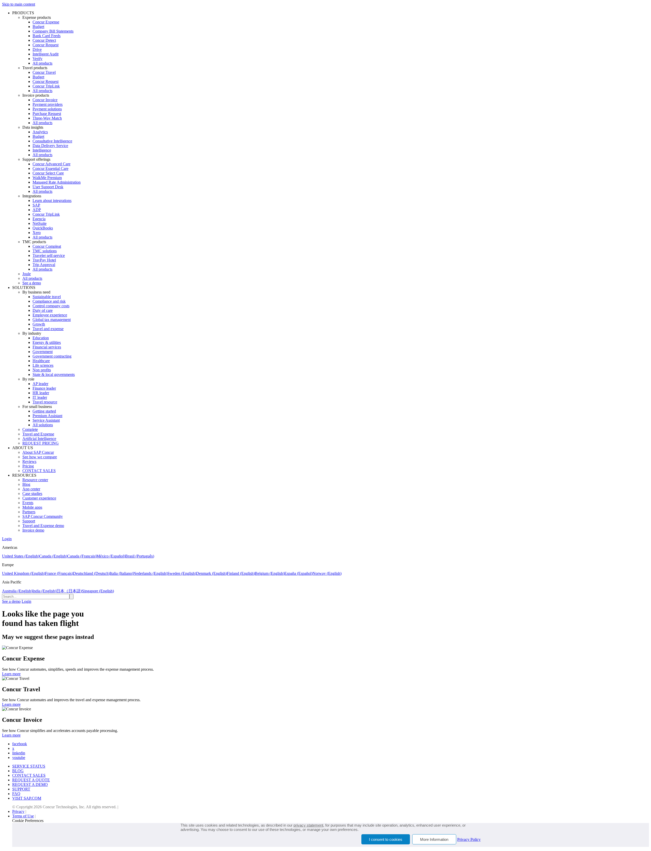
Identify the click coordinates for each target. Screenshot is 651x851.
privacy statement (308, 825)
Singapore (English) (98, 591)
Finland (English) (241, 573)
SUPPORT (21, 789)
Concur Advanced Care (51, 164)
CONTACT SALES (39, 470)
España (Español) (298, 573)
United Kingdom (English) (23, 573)
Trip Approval (44, 264)
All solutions (43, 425)
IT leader (40, 397)
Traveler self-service (49, 255)
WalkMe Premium (47, 177)
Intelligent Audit (45, 54)
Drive (37, 49)
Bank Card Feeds (47, 36)
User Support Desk (48, 187)
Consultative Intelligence (52, 141)
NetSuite (40, 223)
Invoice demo (33, 530)
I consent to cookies (385, 839)
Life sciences (43, 365)
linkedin (18, 753)
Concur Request (45, 45)
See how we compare (39, 457)
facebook (19, 744)
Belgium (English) (269, 573)
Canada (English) (53, 556)
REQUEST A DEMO (30, 784)
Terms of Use (23, 816)
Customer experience (39, 498)
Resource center (35, 480)
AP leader (40, 384)
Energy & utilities (47, 342)
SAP (36, 205)
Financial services (47, 347)
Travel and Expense (38, 434)
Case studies (32, 493)
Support (28, 521)
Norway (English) (327, 573)
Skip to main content (18, 4)
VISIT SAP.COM (26, 798)
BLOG (18, 771)
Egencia (39, 219)
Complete (30, 429)
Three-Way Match (47, 118)
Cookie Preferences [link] (27, 820)
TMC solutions (45, 251)
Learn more (11, 674)
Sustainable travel (47, 297)
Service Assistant (46, 420)
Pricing (28, 466)
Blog (26, 484)
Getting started (44, 411)
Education (41, 338)
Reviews (29, 461)
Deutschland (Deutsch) (91, 573)
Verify (37, 58)
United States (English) (20, 556)
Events (27, 503)
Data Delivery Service (50, 145)
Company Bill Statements (53, 31)
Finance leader (44, 388)
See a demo (31, 283)
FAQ (16, 793)
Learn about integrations (52, 200)
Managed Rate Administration (57, 182)
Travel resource (45, 402)
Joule (26, 274)
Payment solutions (47, 109)
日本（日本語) (69, 591)
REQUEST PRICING (40, 443)
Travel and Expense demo (43, 525)
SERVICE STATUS (28, 766)
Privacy (18, 811)
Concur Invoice (45, 100)
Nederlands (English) (150, 573)
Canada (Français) (81, 556)
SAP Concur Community (42, 516)
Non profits (42, 370)
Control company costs (51, 306)
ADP (37, 210)
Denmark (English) (211, 573)
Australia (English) (17, 591)
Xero (37, 232)
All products (42, 63)
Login (7, 539)
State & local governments (54, 374)
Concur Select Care (48, 173)
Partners (28, 512)
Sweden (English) (181, 573)
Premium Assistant (47, 416)
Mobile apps (32, 507)
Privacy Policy (469, 839)
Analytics (40, 132)
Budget (38, 26)
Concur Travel (44, 72)
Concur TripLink (46, 86)
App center (31, 489)
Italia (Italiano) (121, 573)
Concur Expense (46, 22)
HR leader (41, 393)
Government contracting (52, 356)
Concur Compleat (47, 246)
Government (43, 351)
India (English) (44, 591)
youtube (18, 757)
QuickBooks (43, 228)
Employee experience (50, 315)
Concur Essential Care (50, 168)
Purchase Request (47, 113)
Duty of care (43, 310)
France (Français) (59, 573)
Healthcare (41, 361)
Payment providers (48, 104)
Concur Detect (44, 40)
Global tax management (52, 319)
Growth (39, 324)
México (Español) (110, 556)
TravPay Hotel (44, 260)
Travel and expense (48, 329)
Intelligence (42, 150)
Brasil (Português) (139, 556)
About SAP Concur (38, 452)
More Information (434, 839)
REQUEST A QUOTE (31, 780)
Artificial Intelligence (39, 438)
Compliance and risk (49, 301)
